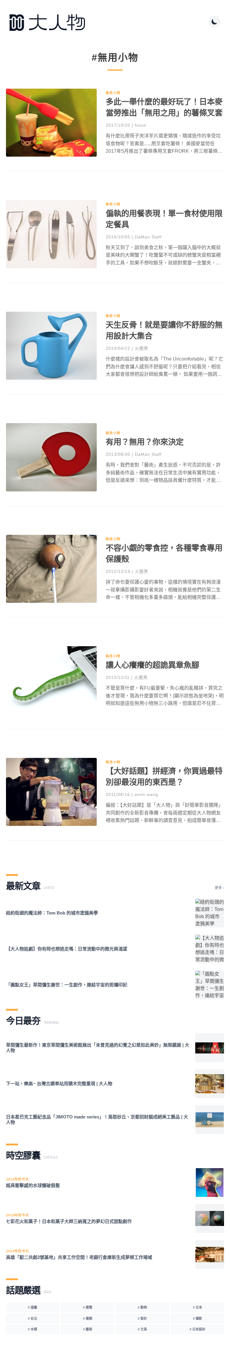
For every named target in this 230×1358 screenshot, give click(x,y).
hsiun (140, 125)
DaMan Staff (148, 236)
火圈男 (141, 348)
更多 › (219, 888)
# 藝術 (87, 1329)
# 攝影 (197, 1318)
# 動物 (142, 1307)
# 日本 (197, 1307)
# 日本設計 (197, 1329)
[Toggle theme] (214, 22)
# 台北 (32, 1318)
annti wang (146, 794)
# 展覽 (87, 1307)
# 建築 (87, 1318)
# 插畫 (32, 1307)
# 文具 (142, 1329)
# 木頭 (32, 1329)
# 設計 (142, 1318)
